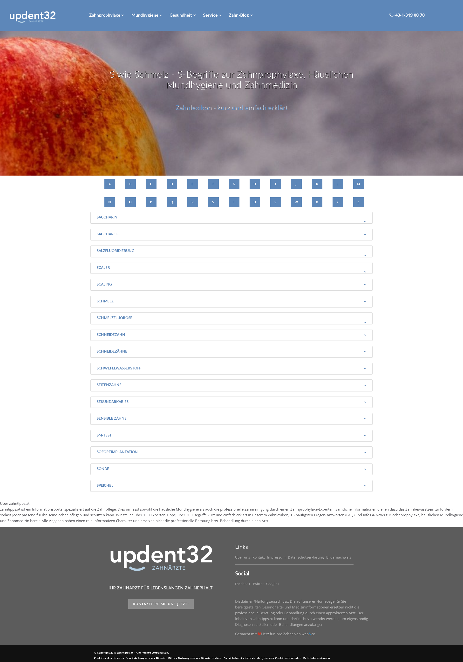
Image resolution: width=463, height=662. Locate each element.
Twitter (258, 583)
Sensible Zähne (112, 418)
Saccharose (109, 234)
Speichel (105, 485)
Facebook (242, 583)
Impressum (276, 557)
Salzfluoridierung (115, 251)
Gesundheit (181, 15)
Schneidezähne (112, 351)
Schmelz (105, 301)
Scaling (104, 284)
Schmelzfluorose (114, 318)
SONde (103, 469)
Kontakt (258, 557)
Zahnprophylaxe (105, 15)
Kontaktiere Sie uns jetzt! (161, 603)
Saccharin (107, 217)
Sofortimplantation (117, 452)
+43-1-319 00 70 (409, 15)
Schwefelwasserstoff (119, 368)
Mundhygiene (145, 15)
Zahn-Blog (239, 15)
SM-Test (104, 435)
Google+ (272, 583)
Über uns (242, 557)
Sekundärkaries (113, 402)
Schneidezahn (111, 335)
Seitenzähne (109, 385)
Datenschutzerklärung (306, 557)
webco (308, 633)
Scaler (103, 268)
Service (211, 15)
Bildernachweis (338, 557)
